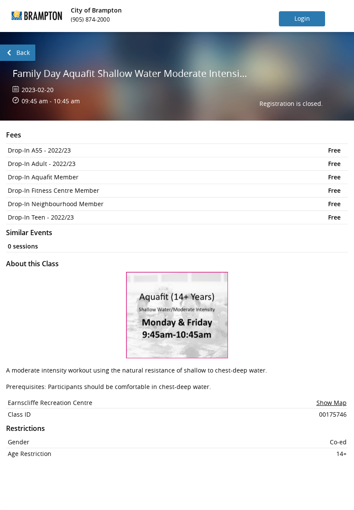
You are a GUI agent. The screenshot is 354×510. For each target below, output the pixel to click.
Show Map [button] (331, 402)
